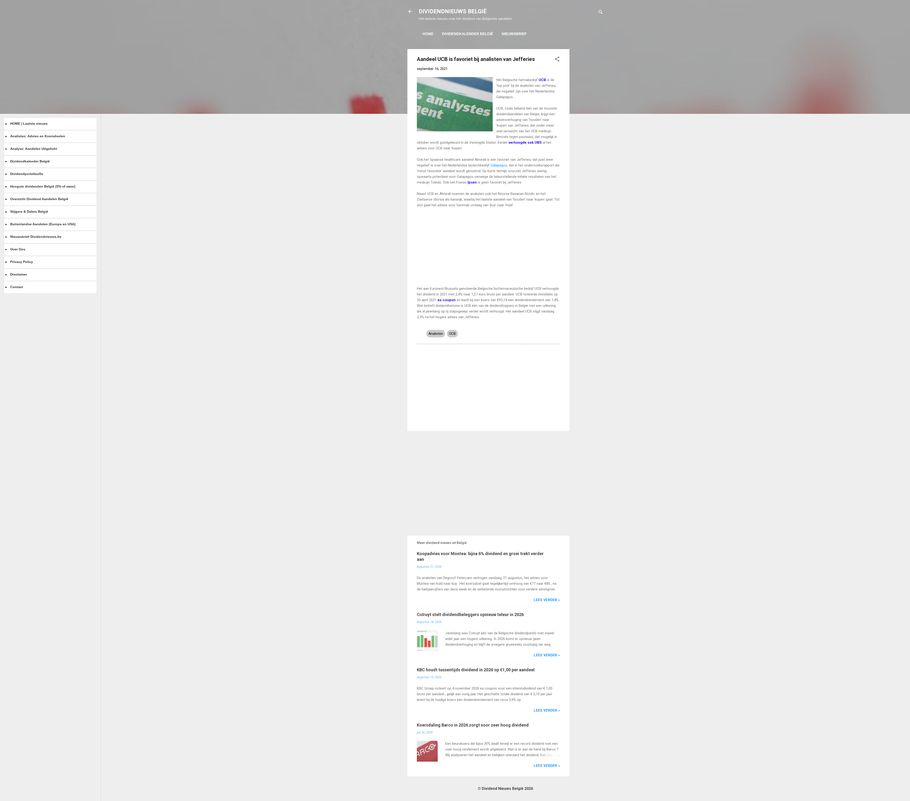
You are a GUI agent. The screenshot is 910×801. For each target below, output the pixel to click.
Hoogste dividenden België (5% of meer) (42, 186)
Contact (16, 287)
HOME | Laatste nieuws (29, 123)
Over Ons (17, 249)
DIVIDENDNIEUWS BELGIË (453, 11)
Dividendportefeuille (26, 174)
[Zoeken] (601, 13)
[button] (557, 60)
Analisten (435, 333)
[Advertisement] (588, 120)
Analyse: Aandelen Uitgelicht (33, 149)
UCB (452, 333)
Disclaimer (18, 274)
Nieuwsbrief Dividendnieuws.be (35, 237)
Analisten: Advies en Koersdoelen (37, 136)
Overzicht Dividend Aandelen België (39, 199)
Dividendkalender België (467, 34)
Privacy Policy (21, 262)
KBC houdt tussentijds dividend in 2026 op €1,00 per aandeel (476, 669)
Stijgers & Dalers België (29, 211)
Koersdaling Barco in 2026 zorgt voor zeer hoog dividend (473, 725)
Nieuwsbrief (514, 34)
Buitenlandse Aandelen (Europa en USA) (43, 224)
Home (428, 34)
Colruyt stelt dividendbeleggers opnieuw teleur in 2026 (470, 614)
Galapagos (499, 165)
